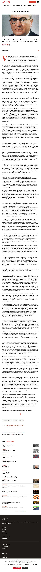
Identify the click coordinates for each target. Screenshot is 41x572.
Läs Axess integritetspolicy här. (20, 298)
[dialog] (20, 565)
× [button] (39, 559)
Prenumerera (20, 301)
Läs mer (31, 562)
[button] (20, 570)
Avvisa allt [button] (25, 567)
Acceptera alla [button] (17, 567)
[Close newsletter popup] (34, 269)
